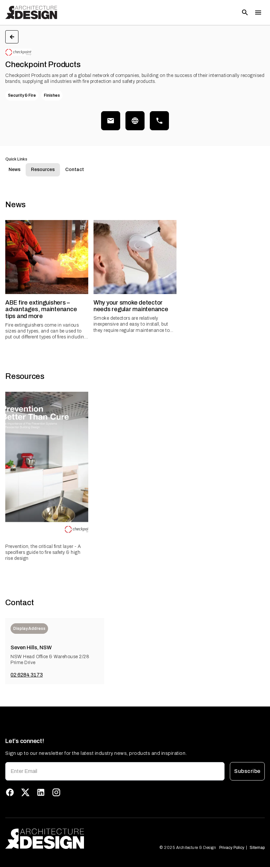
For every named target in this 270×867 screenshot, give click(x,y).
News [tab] (14, 169)
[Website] (135, 120)
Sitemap (257, 848)
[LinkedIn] (40, 792)
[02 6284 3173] (159, 120)
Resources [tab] (43, 169)
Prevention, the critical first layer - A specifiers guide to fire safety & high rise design (43, 552)
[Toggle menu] (258, 12)
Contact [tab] (74, 169)
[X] (25, 792)
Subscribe (247, 771)
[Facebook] (9, 792)
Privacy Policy (231, 848)
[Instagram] (56, 792)
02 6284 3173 (27, 675)
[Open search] (245, 12)
